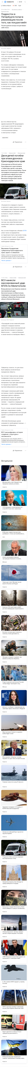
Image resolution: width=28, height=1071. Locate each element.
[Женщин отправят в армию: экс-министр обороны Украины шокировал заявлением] (14, 652)
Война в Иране (7, 5)
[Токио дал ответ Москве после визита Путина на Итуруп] (14, 577)
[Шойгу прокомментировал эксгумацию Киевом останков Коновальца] (14, 552)
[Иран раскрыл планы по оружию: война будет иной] (14, 726)
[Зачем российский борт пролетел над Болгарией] (14, 826)
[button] (14, 39)
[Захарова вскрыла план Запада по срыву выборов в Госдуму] (14, 876)
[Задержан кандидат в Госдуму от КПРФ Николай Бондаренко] (14, 801)
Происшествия (5, 11)
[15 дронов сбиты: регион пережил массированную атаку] (14, 851)
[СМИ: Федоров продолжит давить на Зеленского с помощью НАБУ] (14, 951)
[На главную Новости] (10, 2)
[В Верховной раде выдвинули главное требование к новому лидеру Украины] (14, 1051)
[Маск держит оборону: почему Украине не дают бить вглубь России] (14, 751)
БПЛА (25, 230)
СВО (15, 5)
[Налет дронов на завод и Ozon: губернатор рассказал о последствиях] (14, 1026)
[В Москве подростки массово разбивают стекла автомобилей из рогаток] (14, 527)
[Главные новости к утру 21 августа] (14, 776)
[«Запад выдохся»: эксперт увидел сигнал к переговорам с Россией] (14, 926)
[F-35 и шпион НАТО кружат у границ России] (14, 976)
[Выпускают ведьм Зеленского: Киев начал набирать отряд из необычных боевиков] (14, 901)
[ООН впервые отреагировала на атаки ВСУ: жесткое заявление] (14, 502)
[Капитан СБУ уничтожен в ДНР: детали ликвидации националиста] (14, 602)
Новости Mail (12, 153)
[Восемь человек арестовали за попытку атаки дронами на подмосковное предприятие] (14, 627)
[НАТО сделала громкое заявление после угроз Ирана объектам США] (14, 1001)
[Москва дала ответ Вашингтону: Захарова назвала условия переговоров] (14, 477)
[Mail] (5, 2)
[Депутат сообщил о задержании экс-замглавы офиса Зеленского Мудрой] (14, 701)
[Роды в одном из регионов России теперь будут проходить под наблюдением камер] (14, 676)
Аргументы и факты (17, 9)
